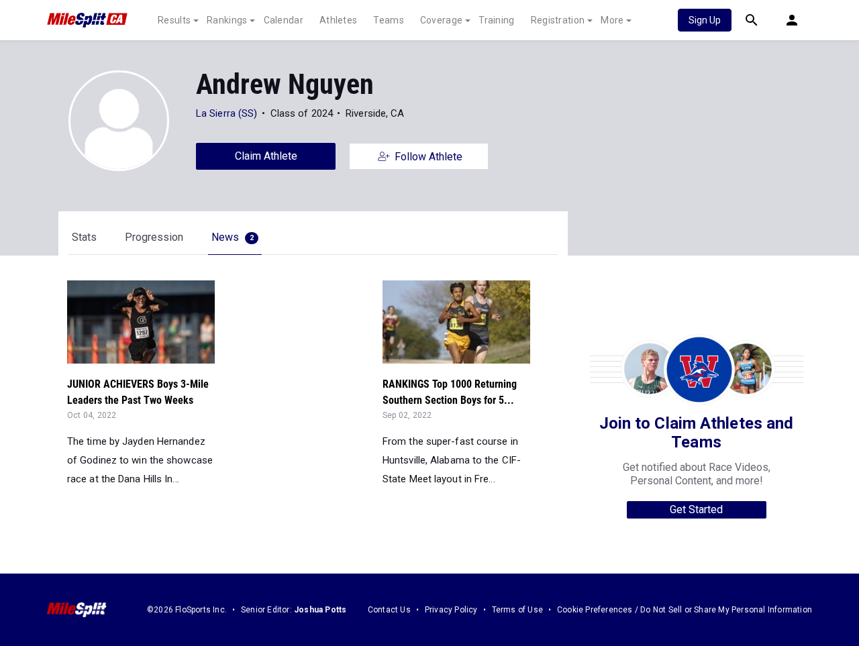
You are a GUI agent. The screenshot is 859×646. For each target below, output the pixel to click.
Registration (558, 20)
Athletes (338, 20)
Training (496, 20)
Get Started (696, 509)
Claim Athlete (266, 156)
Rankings (227, 20)
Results (174, 20)
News (232, 237)
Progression (154, 237)
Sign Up (705, 20)
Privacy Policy (451, 609)
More (612, 20)
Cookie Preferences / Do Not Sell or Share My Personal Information (684, 609)
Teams (388, 20)
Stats (84, 237)
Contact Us (389, 609)
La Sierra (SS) (226, 113)
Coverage (441, 20)
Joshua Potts (320, 609)
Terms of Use (517, 609)
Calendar (283, 20)
